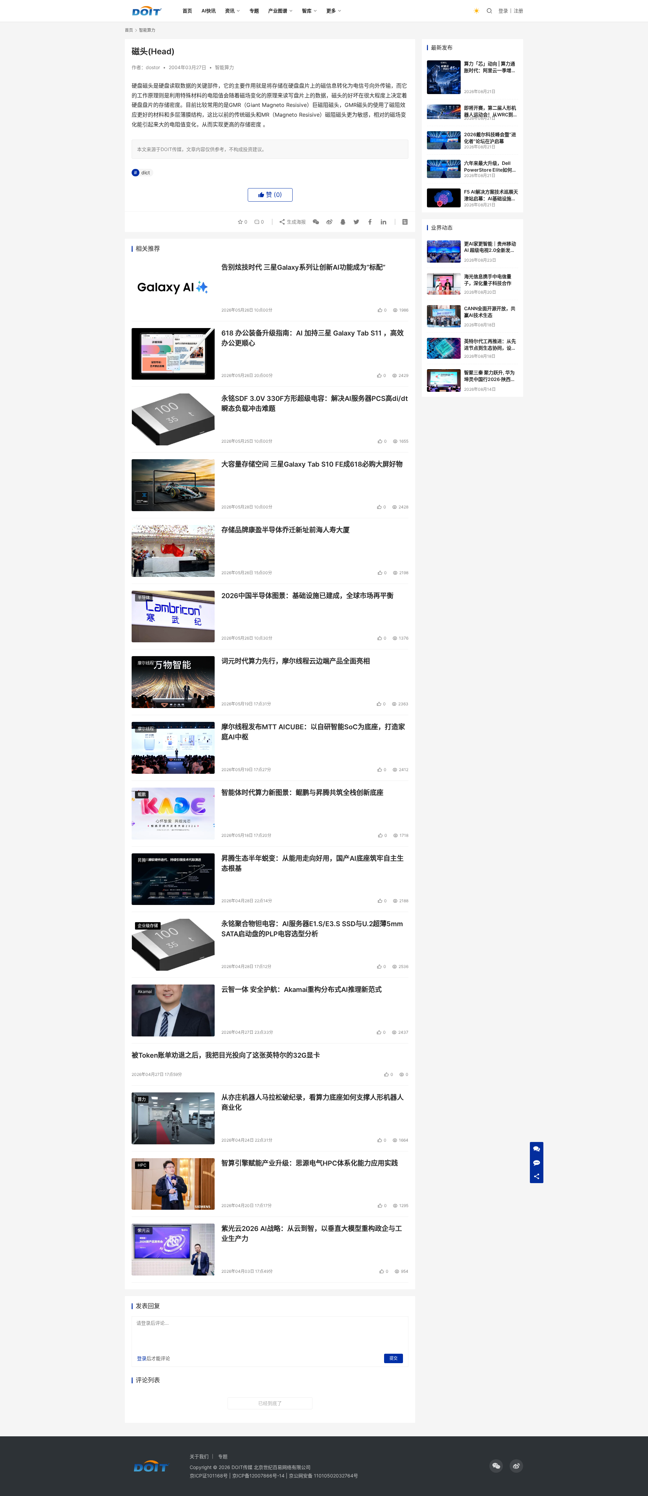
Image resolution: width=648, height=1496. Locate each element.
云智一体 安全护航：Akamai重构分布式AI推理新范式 (301, 990)
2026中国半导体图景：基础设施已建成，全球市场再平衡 (307, 596)
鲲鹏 (142, 794)
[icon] (496, 1466)
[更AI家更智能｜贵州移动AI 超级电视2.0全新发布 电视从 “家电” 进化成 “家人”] (444, 251)
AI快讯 (208, 10)
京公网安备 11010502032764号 (323, 1475)
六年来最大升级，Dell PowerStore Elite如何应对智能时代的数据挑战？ (490, 169)
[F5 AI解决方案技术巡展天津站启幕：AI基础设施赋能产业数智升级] (444, 197)
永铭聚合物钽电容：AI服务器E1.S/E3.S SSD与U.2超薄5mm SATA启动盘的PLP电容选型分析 (312, 929)
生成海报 (296, 222)
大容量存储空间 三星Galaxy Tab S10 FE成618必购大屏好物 (312, 464)
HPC (142, 1165)
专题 (254, 10)
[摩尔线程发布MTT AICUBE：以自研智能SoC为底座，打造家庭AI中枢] (173, 748)
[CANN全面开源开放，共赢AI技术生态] (444, 316)
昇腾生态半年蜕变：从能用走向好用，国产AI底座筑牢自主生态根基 (312, 863)
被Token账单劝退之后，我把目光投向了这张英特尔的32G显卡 (226, 1055)
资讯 (230, 10)
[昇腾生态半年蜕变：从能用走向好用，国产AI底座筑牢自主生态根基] (173, 879)
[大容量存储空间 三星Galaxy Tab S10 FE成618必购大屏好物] (173, 485)
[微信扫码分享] (316, 222)
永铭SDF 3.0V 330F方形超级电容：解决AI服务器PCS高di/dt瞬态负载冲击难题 (314, 403)
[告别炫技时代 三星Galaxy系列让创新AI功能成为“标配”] (173, 288)
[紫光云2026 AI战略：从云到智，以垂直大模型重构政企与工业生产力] (173, 1249)
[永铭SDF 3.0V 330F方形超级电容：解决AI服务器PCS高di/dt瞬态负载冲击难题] (173, 419)
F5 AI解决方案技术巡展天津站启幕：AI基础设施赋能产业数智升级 (491, 198)
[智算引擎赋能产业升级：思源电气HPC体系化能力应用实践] (173, 1184)
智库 (307, 10)
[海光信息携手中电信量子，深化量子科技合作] (444, 284)
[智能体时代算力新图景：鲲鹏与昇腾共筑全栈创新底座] (173, 814)
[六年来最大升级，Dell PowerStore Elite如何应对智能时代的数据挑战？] (444, 169)
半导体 (144, 597)
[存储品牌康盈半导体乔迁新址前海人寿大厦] (173, 551)
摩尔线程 (146, 663)
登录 (503, 10)
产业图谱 (277, 10)
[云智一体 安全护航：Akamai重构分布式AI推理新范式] (173, 1010)
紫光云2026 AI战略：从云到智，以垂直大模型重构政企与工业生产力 (311, 1233)
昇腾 (142, 860)
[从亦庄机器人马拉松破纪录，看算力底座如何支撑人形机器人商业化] (173, 1118)
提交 (393, 1358)
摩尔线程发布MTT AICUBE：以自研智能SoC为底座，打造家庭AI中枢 (313, 732)
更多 (331, 10)
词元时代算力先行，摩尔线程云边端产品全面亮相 (295, 661)
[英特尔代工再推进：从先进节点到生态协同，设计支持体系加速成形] (444, 348)
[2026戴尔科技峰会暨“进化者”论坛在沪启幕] (444, 140)
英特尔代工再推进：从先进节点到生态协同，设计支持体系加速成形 (490, 347)
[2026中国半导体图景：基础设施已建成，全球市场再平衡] (173, 617)
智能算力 (224, 67)
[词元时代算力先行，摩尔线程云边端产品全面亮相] (173, 682)
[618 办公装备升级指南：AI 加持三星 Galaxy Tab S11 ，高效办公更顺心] (173, 354)
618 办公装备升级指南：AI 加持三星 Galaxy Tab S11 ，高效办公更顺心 (312, 338)
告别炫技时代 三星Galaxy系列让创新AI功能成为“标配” (303, 267)
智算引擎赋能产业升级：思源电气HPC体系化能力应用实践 (309, 1163)
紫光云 (144, 1230)
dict (145, 172)
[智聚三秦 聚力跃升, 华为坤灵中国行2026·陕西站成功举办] (444, 380)
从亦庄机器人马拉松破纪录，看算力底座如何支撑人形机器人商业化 (312, 1102)
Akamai (145, 991)
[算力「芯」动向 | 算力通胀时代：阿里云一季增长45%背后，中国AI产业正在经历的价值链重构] (444, 77)
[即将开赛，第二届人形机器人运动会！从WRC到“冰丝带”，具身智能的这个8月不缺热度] (444, 112)
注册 (518, 10)
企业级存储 (148, 925)
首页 (187, 10)
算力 (142, 1099)
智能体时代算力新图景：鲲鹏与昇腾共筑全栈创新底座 (302, 793)
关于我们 (199, 1456)
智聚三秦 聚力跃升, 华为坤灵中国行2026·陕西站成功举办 (489, 379)
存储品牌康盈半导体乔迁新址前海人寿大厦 (285, 530)
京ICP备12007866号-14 (258, 1475)
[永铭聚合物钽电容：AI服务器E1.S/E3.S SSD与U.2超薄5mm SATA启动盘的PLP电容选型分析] (173, 945)
